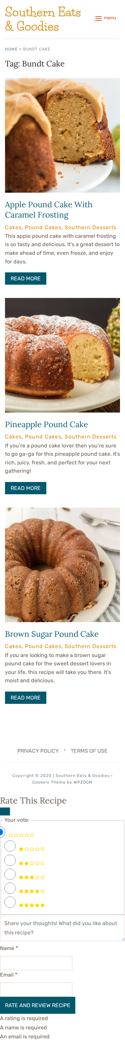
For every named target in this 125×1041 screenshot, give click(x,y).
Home (11, 49)
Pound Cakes (43, 227)
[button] (105, 19)
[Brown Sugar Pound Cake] (62, 512)
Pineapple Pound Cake (46, 424)
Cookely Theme (49, 782)
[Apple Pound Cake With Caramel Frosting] (62, 82)
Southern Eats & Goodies (43, 19)
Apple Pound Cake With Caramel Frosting (48, 209)
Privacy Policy (38, 751)
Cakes (13, 227)
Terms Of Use (89, 751)
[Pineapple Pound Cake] (62, 302)
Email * (8, 975)
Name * (9, 948)
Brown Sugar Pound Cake (52, 634)
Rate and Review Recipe (37, 1005)
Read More (26, 278)
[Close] (5, 811)
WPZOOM (83, 782)
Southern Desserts (91, 227)
